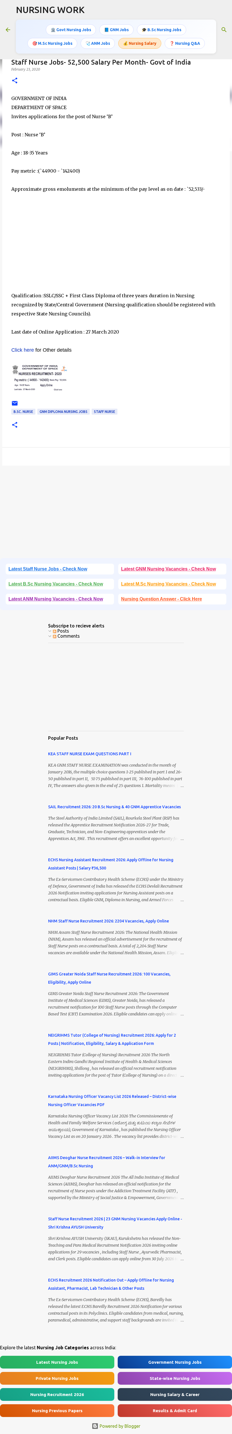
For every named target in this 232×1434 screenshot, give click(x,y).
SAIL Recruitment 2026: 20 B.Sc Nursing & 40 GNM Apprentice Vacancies (114, 807)
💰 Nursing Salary (139, 43)
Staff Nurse (104, 411)
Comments (68, 635)
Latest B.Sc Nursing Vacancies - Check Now (55, 584)
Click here (22, 350)
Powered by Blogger (119, 1426)
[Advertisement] (116, 242)
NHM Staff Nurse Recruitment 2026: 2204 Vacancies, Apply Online (108, 921)
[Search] (224, 30)
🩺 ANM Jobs (97, 43)
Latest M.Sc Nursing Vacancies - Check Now (168, 584)
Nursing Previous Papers (57, 1410)
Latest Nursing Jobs (57, 1362)
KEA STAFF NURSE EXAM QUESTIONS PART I (89, 754)
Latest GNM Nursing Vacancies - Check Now (168, 569)
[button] (14, 81)
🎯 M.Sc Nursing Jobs (52, 43)
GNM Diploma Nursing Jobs (63, 411)
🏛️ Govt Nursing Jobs (71, 29)
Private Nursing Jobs (57, 1378)
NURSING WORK (50, 10)
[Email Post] (14, 405)
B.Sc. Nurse (23, 411)
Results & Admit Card (175, 1410)
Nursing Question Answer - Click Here (161, 599)
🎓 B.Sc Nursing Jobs (161, 29)
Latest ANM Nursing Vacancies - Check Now (55, 599)
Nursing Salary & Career (174, 1394)
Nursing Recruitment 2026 (57, 1394)
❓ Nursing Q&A (184, 43)
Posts (62, 630)
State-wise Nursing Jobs (175, 1378)
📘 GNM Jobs (116, 29)
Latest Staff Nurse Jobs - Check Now (47, 569)
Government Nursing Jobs (175, 1362)
